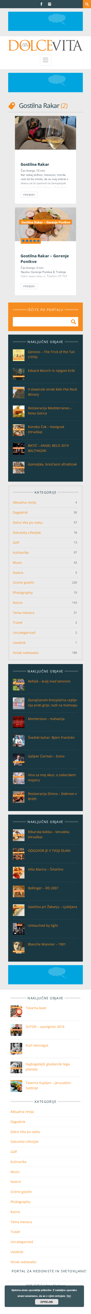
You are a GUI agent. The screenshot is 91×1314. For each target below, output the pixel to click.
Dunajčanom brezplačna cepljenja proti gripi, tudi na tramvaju (53, 702)
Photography (23, 592)
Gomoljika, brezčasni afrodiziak (52, 464)
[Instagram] (50, 4)
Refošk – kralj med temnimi (49, 681)
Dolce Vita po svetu (27, 522)
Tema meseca (23, 612)
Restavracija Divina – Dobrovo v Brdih (52, 796)
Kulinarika (21, 552)
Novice (18, 572)
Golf (16, 542)
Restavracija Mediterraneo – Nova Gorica (50, 410)
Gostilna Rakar (35, 164)
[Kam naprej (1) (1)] (45, 29)
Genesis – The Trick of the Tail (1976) (51, 354)
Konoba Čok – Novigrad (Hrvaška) (46, 429)
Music (17, 562)
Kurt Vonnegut (37, 1045)
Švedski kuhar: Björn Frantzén (51, 737)
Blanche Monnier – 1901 (47, 944)
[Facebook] (41, 4)
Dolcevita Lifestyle (27, 532)
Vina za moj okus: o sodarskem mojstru (52, 777)
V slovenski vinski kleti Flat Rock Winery (52, 392)
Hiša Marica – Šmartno (45, 869)
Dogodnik (20, 512)
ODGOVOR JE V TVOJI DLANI (49, 850)
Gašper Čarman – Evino (46, 756)
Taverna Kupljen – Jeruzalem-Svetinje (49, 1085)
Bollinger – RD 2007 (43, 888)
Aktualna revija (24, 502)
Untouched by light (43, 925)
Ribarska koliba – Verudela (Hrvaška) (48, 834)
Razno (17, 602)
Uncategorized (24, 632)
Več (68, 1296)
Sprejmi (46, 1302)
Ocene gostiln (23, 582)
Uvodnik (19, 642)
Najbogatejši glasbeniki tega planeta (48, 1066)
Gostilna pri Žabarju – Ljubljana (52, 906)
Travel (17, 622)
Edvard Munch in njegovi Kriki (51, 370)
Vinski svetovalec (26, 652)
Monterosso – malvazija (46, 718)
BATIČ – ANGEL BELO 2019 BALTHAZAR (48, 448)
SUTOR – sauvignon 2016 (45, 1026)
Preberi (29, 194)
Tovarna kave (36, 1008)
